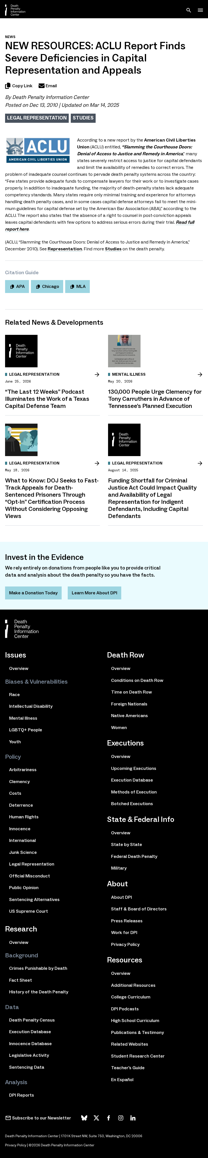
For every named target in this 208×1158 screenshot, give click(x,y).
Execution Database (30, 1031)
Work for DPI (124, 932)
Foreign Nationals (129, 704)
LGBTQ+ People (25, 730)
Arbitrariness (23, 769)
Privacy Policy (125, 944)
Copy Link (22, 86)
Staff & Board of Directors (139, 909)
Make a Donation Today (33, 593)
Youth (15, 742)
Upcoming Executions (133, 768)
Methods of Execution (134, 792)
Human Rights (24, 817)
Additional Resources (133, 985)
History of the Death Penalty (38, 992)
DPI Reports (21, 1095)
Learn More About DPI (94, 593)
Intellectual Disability (31, 706)
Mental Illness (23, 718)
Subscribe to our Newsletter (41, 1118)
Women (119, 727)
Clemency (19, 781)
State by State (126, 844)
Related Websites (129, 1044)
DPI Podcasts (125, 1009)
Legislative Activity (29, 1055)
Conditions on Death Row (137, 680)
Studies (83, 118)
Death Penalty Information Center (50, 97)
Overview (18, 668)
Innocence (19, 829)
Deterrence (21, 805)
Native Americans (129, 715)
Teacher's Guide (128, 1067)
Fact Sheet (20, 980)
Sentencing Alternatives (34, 899)
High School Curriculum (135, 1020)
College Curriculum (130, 997)
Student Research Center (138, 1056)
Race (14, 694)
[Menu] (200, 10)
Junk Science (23, 852)
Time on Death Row (131, 692)
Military (119, 868)
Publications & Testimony (137, 1032)
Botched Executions (132, 803)
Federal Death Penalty (134, 856)
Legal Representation (37, 118)
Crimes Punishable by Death (38, 968)
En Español (122, 1079)
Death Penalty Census (32, 1020)
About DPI (121, 897)
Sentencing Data (26, 1067)
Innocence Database (30, 1043)
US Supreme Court (28, 911)
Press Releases (127, 921)
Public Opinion (24, 887)
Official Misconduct (29, 876)
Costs (15, 793)
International (22, 840)
